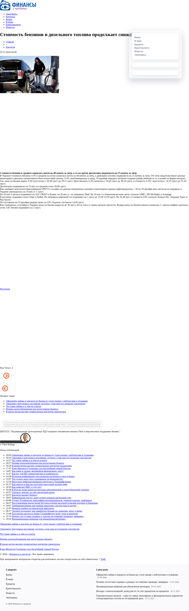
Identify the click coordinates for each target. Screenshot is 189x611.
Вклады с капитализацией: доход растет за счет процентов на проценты (132, 591)
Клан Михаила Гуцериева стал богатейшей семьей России (41, 468)
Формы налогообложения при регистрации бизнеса (32, 409)
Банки (9, 574)
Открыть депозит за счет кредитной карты (33, 492)
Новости (10, 593)
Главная (10, 42)
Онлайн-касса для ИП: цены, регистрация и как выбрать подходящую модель (72, 426)
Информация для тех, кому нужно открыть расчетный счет (41, 497)
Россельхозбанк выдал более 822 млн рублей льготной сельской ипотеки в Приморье (55, 503)
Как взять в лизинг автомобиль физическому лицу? (38, 471)
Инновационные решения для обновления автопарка (74, 422)
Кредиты (10, 47)
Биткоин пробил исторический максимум (33, 508)
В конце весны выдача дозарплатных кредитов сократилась (36, 411)
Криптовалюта (13, 588)
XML (103, 559)
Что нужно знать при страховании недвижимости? (37, 479)
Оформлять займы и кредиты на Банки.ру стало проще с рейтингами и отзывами (47, 401)
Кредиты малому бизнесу (25, 495)
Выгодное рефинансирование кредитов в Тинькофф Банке (41, 481)
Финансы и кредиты (19, 554)
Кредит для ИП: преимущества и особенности (35, 473)
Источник (5, 289)
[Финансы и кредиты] (18, 9)
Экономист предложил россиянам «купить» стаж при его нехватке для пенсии (45, 403)
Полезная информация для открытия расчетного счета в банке (43, 476)
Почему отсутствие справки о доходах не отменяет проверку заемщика (30, 422)
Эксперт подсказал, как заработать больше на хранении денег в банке (47, 511)
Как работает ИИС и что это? (26, 487)
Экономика (11, 597)
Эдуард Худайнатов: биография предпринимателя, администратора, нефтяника (52, 500)
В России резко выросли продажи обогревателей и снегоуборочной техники (50, 489)
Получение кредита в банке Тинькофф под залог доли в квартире (45, 513)
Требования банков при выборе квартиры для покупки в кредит (44, 505)
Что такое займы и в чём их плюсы (23, 406)
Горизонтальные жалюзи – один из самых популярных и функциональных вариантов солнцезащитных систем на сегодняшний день (139, 597)
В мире (9, 579)
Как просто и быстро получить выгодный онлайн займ (39, 484)
